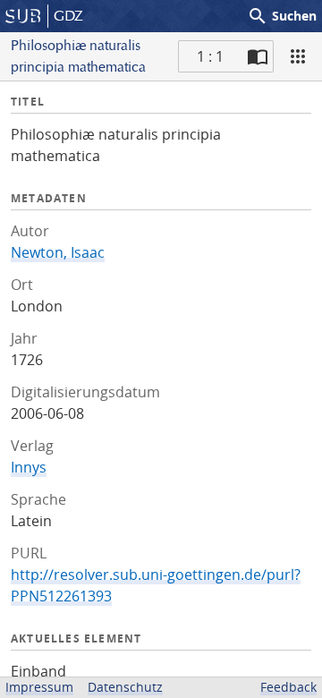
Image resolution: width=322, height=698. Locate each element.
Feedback (288, 686)
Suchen (282, 16)
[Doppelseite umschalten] (258, 56)
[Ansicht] (298, 56)
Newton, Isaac (58, 252)
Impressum (39, 686)
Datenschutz (125, 686)
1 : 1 (210, 56)
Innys (29, 467)
